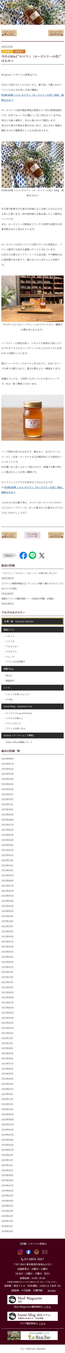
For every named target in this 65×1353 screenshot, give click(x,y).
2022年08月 (7, 997)
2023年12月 (7, 921)
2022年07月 (7, 1002)
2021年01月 (7, 1094)
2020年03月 (7, 1144)
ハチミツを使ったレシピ (18, 694)
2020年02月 (7, 1149)
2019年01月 (7, 1216)
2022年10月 (7, 987)
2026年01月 (7, 794)
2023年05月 (7, 951)
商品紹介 (10, 680)
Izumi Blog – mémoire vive (18, 706)
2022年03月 (7, 1022)
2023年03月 (7, 961)
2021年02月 (7, 1088)
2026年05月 (7, 773)
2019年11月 (7, 1165)
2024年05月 (7, 895)
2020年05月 (7, 1134)
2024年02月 (7, 911)
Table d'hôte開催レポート (19, 742)
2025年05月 (7, 834)
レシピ (7, 687)
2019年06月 (7, 1190)
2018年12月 (7, 1220)
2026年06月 (7, 768)
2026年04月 (7, 778)
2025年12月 (7, 799)
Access (52, 1290)
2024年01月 (7, 916)
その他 (9, 699)
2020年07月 (7, 1124)
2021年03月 (7, 1083)
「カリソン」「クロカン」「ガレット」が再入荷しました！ (29, 573)
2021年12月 (7, 1038)
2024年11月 (7, 865)
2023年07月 (7, 941)
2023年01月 (7, 972)
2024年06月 (7, 890)
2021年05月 (7, 1073)
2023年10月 (7, 931)
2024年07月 (7, 885)
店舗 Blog (8, 668)
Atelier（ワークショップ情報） (19, 735)
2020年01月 (7, 1154)
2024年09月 (7, 875)
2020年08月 (7, 1119)
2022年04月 (7, 1017)
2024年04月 (7, 900)
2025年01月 (7, 855)
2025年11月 (7, 804)
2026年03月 (7, 784)
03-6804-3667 (34, 1259)
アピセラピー (12, 646)
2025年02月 (7, 850)
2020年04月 (7, 1139)
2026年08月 (7, 758)
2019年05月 (7, 1195)
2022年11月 (7, 982)
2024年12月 (7, 860)
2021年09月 (7, 1053)
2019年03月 (7, 1205)
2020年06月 (7, 1129)
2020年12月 (7, 1099)
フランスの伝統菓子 (15, 661)
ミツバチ (10, 641)
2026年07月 (7, 763)
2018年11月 (7, 1226)
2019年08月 (7, 1180)
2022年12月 (7, 977)
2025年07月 (7, 824)
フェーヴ (10, 656)
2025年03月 (7, 845)
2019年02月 (7, 1210)
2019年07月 (7, 1185)
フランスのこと (13, 723)
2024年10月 (7, 870)
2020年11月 (7, 1104)
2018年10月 (7, 1231)
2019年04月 (7, 1200)
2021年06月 (7, 1068)
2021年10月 (7, 1048)
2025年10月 (7, 809)
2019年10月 (7, 1170)
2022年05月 (7, 1012)
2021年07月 (7, 1063)
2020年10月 (7, 1109)
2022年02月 (7, 1027)
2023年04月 (7, 956)
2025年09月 (7, 814)
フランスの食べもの (15, 728)
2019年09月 (7, 1175)
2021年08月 (7, 1058)
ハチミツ (10, 636)
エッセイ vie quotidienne (19, 713)
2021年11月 (7, 1043)
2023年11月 (7, 926)
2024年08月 (7, 880)
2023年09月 (7, 936)
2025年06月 (7, 829)
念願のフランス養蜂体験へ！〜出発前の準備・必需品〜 (28, 598)
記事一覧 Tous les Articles (19, 621)
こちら (47, 1306)
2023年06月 (7, 946)
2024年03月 (7, 906)
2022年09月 (7, 992)
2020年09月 (7, 1114)
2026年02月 (7, 789)
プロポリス (11, 651)
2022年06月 (7, 1007)
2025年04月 (7, 840)
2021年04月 (7, 1078)
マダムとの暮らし (14, 718)
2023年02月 (7, 967)
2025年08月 (7, 819)
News (9, 675)
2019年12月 (7, 1160)
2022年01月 (7, 1033)
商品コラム (9, 629)
